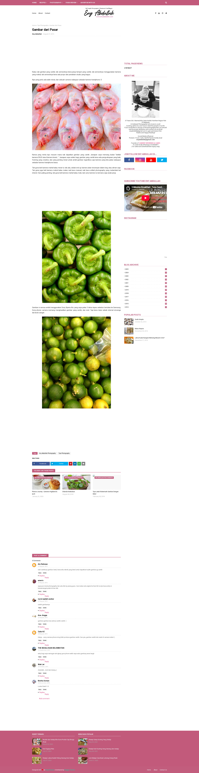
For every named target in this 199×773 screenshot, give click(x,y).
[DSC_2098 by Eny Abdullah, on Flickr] (76, 150)
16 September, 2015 (44, 650)
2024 (145, 272)
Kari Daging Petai (48, 749)
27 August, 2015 (42, 566)
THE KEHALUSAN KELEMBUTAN (51, 648)
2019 (146, 290)
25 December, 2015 (44, 683)
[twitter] (166, 13)
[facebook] (156, 13)
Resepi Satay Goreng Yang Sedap (100, 739)
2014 (146, 307)
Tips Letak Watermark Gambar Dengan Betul (106, 493)
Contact (47, 13)
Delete (44, 573)
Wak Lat (41, 664)
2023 (146, 276)
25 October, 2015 (43, 666)
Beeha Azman (43, 681)
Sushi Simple (139, 319)
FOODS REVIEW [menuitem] (71, 2)
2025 (145, 269)
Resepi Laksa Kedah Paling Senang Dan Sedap (58, 758)
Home (34, 13)
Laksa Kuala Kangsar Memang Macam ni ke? (150, 338)
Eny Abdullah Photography (47, 453)
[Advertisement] (76, 54)
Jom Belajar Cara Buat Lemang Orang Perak (103, 758)
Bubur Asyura (139, 328)
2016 (146, 300)
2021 (146, 283)
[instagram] (162, 13)
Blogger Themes (69, 770)
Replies (42, 576)
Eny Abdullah (37, 34)
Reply (39, 573)
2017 (146, 297)
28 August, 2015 (42, 634)
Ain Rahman (43, 564)
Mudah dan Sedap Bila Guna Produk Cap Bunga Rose (58, 741)
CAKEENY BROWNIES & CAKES (149, 143)
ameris (40, 580)
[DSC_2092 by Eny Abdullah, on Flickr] (76, 302)
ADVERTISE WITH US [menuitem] (87, 2)
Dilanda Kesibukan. (68, 491)
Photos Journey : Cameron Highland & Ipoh (44, 493)
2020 (146, 286)
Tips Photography (42, 25)
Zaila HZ (41, 632)
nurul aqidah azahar (46, 599)
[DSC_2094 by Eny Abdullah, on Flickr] (76, 408)
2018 (146, 293)
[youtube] (159, 13)
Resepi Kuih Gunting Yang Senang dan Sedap (104, 749)
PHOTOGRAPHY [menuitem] (55, 2)
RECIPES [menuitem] (42, 2)
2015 (146, 303)
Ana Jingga (42, 615)
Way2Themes (49, 770)
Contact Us (163, 770)
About (40, 13)
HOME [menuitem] (34, 2)
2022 (146, 279)
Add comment (44, 698)
